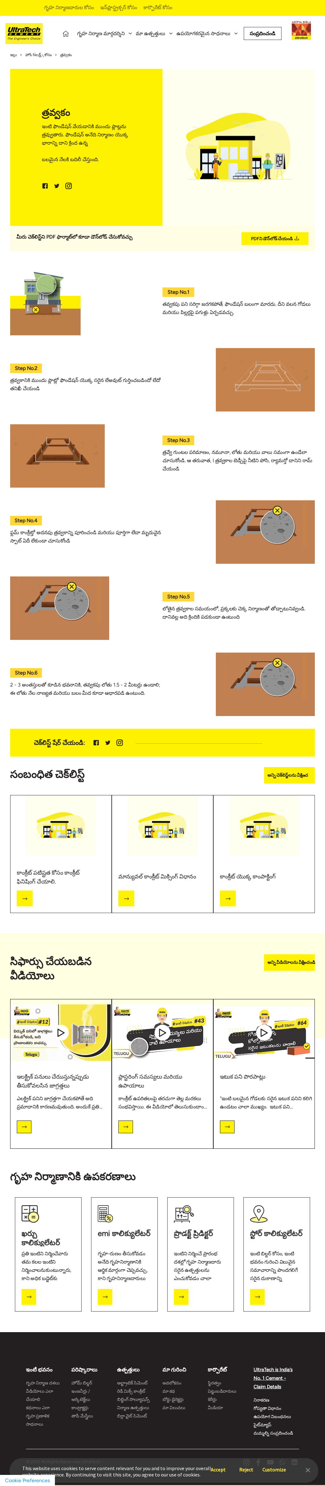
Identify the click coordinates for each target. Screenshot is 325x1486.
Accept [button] (218, 1466)
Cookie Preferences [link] (27, 1480)
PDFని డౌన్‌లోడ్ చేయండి (272, 238)
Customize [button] (274, 1466)
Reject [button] (246, 1466)
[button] (308, 1469)
